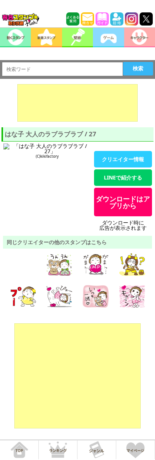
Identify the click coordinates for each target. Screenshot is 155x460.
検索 (138, 68)
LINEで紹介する (123, 177)
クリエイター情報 (123, 159)
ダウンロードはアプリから (123, 202)
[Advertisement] (77, 103)
